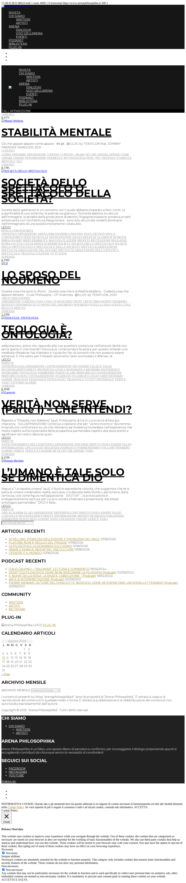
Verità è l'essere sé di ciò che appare (54, 450)
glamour (104, 237)
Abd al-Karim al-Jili (17, 512)
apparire (19, 154)
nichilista (98, 515)
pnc (98, 157)
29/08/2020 (8, 311)
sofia (54, 519)
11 (7, 657)
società (64, 243)
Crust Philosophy (15, 298)
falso (107, 366)
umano (81, 519)
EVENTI (21, 37)
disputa (95, 444)
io (34, 304)
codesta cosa (32, 301)
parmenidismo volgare (96, 447)
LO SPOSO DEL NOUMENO (40, 277)
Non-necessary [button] (10, 866)
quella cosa (100, 304)
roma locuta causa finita (22, 243)
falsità (96, 366)
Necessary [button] (7, 849)
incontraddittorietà (19, 369)
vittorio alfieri (23, 382)
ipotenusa (45, 369)
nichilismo (10, 372)
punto (24, 519)
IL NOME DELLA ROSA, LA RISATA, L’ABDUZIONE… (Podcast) (52, 576)
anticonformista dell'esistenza (27, 444)
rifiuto (19, 308)
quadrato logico (86, 376)
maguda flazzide (62, 240)
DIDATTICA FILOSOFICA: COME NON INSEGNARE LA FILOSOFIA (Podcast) (62, 572)
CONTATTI (16, 53)
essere (18, 157)
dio (75, 366)
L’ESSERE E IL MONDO (25, 553)
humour (119, 237)
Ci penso (8, 150)
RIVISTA (14, 12)
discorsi (81, 444)
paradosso (115, 515)
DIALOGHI (23, 30)
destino (76, 233)
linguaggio (34, 447)
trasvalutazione (35, 253)
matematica (75, 369)
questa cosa (121, 304)
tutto (90, 379)
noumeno (81, 304)
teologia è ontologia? (47, 379)
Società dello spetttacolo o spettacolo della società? (64, 245)
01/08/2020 (8, 454)
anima (6, 154)
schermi (50, 243)
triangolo (75, 379)
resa (33, 519)
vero (5, 382)
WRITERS (23, 19)
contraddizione (58, 366)
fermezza (55, 157)
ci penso (53, 154)
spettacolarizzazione (99, 247)
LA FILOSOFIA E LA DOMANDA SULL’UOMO (40, 546)
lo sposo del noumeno (55, 304)
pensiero (123, 447)
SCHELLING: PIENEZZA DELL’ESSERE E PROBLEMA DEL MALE (54, 539)
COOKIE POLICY (20, 797)
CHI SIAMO (17, 16)
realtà (7, 308)
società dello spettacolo (92, 243)
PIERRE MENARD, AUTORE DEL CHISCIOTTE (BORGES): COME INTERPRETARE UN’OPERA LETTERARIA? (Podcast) (93, 583)
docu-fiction (94, 233)
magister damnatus (60, 447)
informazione (12, 447)
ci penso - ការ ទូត (72, 154)
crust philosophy (97, 301)
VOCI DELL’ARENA (29, 33)
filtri (36, 237)
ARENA (14, 26)
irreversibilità (35, 240)
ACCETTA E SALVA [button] (14, 879)
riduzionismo (112, 376)
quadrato (63, 376)
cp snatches (62, 301)
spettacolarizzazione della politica (88, 250)
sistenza (109, 157)
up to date (58, 253)
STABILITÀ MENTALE (56, 132)
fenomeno (23, 304)
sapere (7, 379)
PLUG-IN (15, 47)
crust (77, 301)
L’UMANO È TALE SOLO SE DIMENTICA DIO (62, 475)
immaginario (11, 240)
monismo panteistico (103, 369)
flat (44, 237)
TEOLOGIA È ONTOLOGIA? (36, 332)
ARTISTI (22, 23)
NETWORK (17, 609)
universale (104, 379)
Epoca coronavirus (17, 230)
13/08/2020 (8, 385)
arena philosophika (53, 233)
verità (120, 379)
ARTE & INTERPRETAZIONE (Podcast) (36, 579)
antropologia (13, 366)
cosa (48, 301)
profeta (83, 240)
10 (3, 657)
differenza (63, 512)
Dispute (7, 362)
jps (65, 157)
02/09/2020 (8, 256)
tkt (19, 161)
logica (60, 369)
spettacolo (10, 253)
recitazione (100, 240)
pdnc (91, 157)
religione (119, 240)
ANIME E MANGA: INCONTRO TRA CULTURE (41, 549)
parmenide (46, 372)
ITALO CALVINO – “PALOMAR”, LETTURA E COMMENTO (49, 569)
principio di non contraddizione (27, 376)
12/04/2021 (8, 164)
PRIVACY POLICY (21, 794)
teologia (20, 379)
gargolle (9, 515)
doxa (106, 444)
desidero (119, 301)
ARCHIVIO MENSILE (16, 690)
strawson (67, 519)
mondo (83, 515)
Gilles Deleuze (84, 237)
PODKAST (16, 40)
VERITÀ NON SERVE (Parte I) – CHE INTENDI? (66, 406)
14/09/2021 (8, 114)
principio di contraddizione (99, 372)
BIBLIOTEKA (18, 44)
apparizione (36, 154)
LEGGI (6, 227)
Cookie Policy (16, 807)
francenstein (60, 237)
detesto (8, 304)
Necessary (12, 853)
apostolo (9, 233)
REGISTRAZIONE (20, 56)
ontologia (77, 157)
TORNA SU (8, 781)
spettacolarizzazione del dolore (29, 250)
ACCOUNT (16, 60)
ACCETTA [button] (141, 807)
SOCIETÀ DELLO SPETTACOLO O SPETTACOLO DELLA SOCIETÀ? (56, 190)
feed (27, 237)
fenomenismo (35, 157)
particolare (65, 372)
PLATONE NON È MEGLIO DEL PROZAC (38, 542)
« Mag (5, 674)
